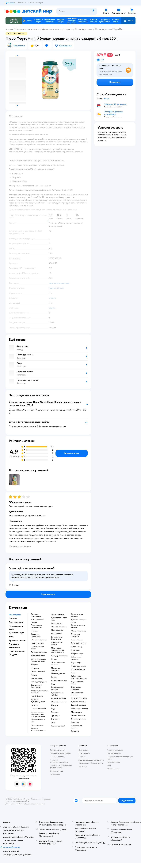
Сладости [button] (13, 654)
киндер (34, 675)
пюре (73, 673)
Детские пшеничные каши (38, 729)
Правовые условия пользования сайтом (28, 800)
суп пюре (55, 716)
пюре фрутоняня (78, 666)
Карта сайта (55, 774)
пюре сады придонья (76, 635)
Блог (109, 765)
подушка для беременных (36, 626)
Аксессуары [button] (15, 614)
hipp (53, 684)
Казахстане (30, 804)
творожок (55, 712)
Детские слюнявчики (36, 615)
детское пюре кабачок (77, 615)
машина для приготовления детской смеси (57, 650)
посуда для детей (38, 709)
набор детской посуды (37, 621)
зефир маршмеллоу (79, 709)
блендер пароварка (59, 656)
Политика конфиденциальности (59, 761)
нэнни (54, 659)
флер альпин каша (58, 627)
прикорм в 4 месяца (56, 643)
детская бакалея (38, 656)
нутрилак (35, 668)
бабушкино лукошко (76, 658)
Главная (9, 28)
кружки (34, 705)
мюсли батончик (78, 715)
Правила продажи (57, 756)
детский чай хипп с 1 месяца (39, 691)
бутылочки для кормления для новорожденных (38, 714)
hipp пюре (75, 650)
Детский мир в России (15, 804)
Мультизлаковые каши (38, 721)
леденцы (75, 731)
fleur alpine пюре (78, 643)
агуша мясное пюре (77, 683)
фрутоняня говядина (76, 688)
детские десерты (78, 719)
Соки (53, 722)
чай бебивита (37, 696)
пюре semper (77, 640)
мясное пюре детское (77, 694)
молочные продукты (55, 669)
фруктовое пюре (78, 631)
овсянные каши (57, 614)
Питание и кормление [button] (14, 645)
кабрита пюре (77, 654)
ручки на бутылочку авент (38, 700)
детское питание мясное (78, 626)
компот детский (58, 726)
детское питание (58, 698)
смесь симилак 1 (38, 671)
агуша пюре (76, 662)
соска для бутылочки (35, 635)
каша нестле (56, 634)
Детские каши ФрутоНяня (57, 638)
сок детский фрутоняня (36, 686)
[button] (128, 20)
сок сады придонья (39, 682)
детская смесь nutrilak (57, 694)
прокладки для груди (37, 647)
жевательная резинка (76, 727)
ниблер (34, 631)
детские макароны (39, 652)
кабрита (34, 665)
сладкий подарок (78, 705)
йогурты (55, 705)
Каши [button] (11, 636)
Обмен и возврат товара (60, 753)
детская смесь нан (59, 680)
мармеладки (76, 712)
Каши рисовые (37, 725)
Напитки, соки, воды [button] (16, 627)
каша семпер (56, 623)
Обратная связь (56, 771)
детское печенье (78, 702)
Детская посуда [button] (16, 632)
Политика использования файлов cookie (61, 766)
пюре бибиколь (78, 669)
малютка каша (57, 630)
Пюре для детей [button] (17, 650)
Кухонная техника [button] (17, 640)
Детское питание (50, 28)
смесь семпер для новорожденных (38, 660)
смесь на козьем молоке (58, 663)
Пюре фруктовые (83, 28)
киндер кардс (37, 678)
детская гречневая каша (59, 619)
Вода (53, 709)
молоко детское (58, 674)
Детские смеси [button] (16, 622)
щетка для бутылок (39, 640)
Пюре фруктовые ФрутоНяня (109, 28)
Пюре (67, 28)
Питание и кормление (26, 28)
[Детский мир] (29, 11)
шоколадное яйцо (79, 698)
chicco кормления (59, 702)
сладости (75, 722)
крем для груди (37, 643)
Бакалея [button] (13, 618)
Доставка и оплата (57, 750)
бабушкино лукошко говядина (78, 677)
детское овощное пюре (78, 621)
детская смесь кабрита (57, 688)
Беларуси (41, 804)
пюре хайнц (76, 647)
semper (54, 677)
